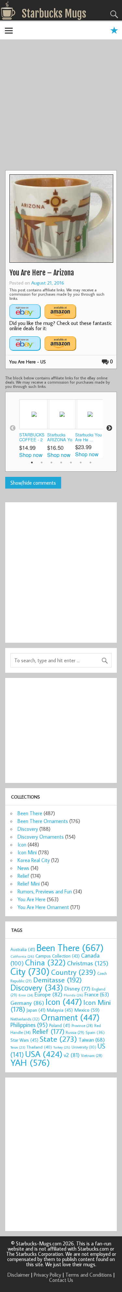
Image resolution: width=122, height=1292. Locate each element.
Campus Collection (57, 956)
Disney (77, 988)
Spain (95, 1032)
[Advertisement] (61, 106)
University (84, 1047)
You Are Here (32, 899)
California (22, 956)
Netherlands (25, 1018)
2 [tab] (41, 462)
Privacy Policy (47, 1274)
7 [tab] (90, 462)
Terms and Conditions (88, 1274)
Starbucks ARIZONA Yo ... (59, 438)
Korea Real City (34, 860)
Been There (30, 813)
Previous (12, 428)
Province (82, 1025)
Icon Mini (27, 852)
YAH (30, 1062)
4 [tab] (61, 462)
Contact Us (61, 1280)
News (23, 868)
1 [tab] (32, 462)
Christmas (87, 963)
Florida (73, 994)
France (97, 994)
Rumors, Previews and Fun (45, 891)
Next (109, 428)
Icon (22, 844)
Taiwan (91, 1039)
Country (73, 972)
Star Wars (24, 1040)
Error (26, 995)
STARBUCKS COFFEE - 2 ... (32, 438)
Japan (36, 1010)
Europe (48, 994)
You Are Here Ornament (43, 907)
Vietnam (91, 1055)
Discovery (28, 829)
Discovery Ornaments (41, 836)
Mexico (87, 1009)
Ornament (70, 1017)
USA (43, 1053)
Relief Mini (29, 883)
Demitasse (57, 979)
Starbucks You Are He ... (88, 437)
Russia (75, 1032)
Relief (23, 876)
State (58, 1039)
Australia (22, 949)
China (45, 962)
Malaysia (60, 1010)
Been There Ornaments (43, 821)
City (30, 971)
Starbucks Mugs (54, 13)
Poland (59, 1025)
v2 (72, 1055)
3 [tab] (51, 462)
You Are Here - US (27, 362)
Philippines (29, 1025)
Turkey (61, 1047)
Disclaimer (18, 1274)
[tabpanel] (33, 428)
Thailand (39, 1047)
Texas (17, 1047)
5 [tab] (71, 462)
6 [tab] (80, 462)
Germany (27, 1002)
